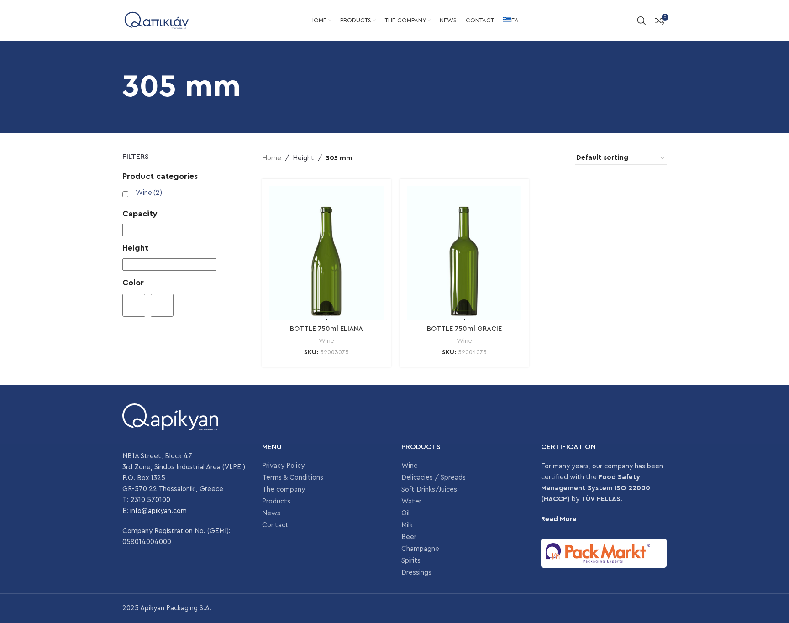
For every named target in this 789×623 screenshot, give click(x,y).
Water (411, 501)
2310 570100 (150, 500)
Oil (405, 513)
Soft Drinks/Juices (429, 489)
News (271, 513)
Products (276, 501)
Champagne (420, 548)
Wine (149, 192)
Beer (408, 537)
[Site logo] (156, 19)
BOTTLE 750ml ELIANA (326, 328)
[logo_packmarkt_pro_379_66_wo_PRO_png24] (604, 553)
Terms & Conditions (292, 477)
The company (283, 489)
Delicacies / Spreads (433, 477)
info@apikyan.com (158, 511)
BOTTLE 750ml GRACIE (464, 328)
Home (271, 158)
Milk (407, 525)
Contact (275, 525)
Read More (559, 519)
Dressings (416, 572)
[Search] (641, 20)
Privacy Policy (283, 465)
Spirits (411, 560)
